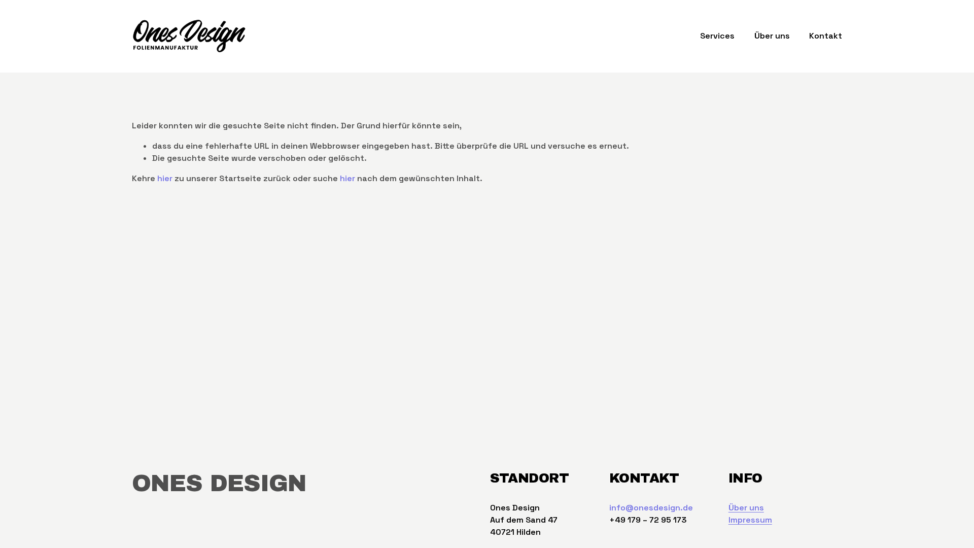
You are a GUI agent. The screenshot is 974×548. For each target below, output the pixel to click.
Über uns (772, 35)
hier (164, 178)
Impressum (750, 520)
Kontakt (825, 35)
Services (717, 35)
